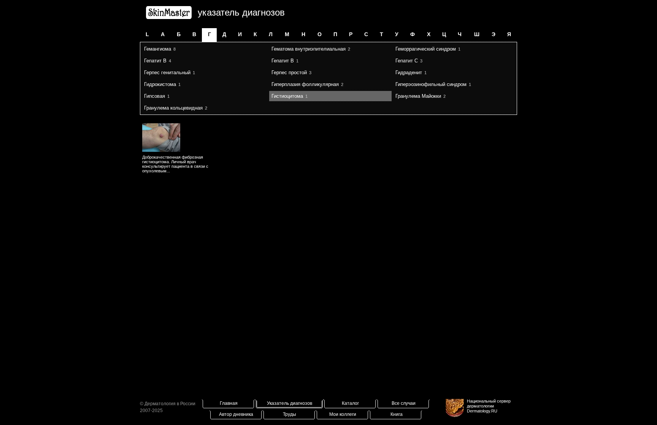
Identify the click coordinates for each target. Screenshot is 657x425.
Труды (289, 414)
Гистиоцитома (287, 96)
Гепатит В (282, 61)
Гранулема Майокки (418, 96)
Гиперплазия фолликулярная (305, 84)
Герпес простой (289, 72)
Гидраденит (408, 72)
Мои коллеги (342, 414)
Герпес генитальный (167, 72)
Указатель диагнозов (289, 403)
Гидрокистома (160, 84)
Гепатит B (155, 61)
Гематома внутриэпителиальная (308, 49)
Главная (229, 403)
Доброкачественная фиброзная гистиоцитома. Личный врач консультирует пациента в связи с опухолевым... (175, 164)
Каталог (350, 403)
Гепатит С (406, 61)
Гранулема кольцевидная (173, 108)
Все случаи (404, 403)
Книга (396, 414)
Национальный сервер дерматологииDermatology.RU (489, 406)
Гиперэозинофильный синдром (431, 84)
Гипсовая (154, 96)
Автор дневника (236, 414)
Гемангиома (157, 49)
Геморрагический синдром (425, 49)
